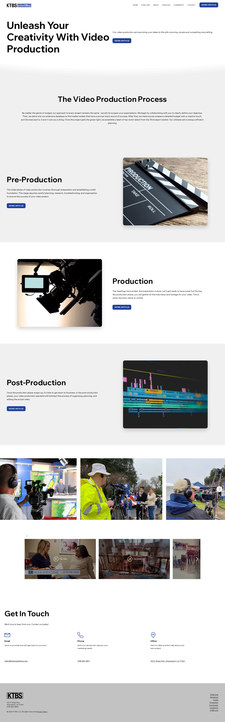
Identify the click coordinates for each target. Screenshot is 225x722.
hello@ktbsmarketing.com (16, 661)
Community (213, 705)
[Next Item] (219, 489)
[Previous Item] (6, 489)
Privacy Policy (42, 712)
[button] (28, 536)
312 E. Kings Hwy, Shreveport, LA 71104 (167, 661)
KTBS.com (214, 710)
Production (214, 702)
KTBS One (214, 695)
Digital (215, 700)
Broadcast (214, 697)
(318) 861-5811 (83, 661)
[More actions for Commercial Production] (28, 536)
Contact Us (214, 708)
